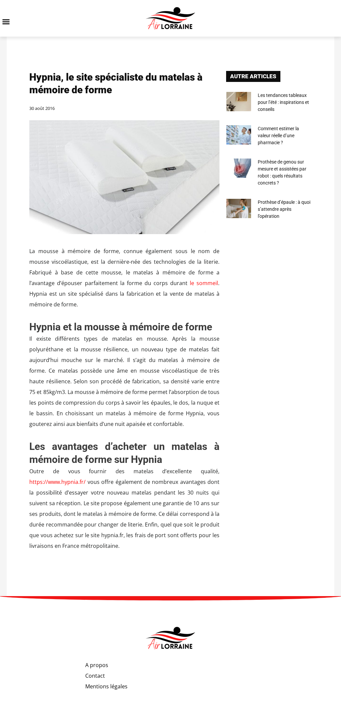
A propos (96, 665)
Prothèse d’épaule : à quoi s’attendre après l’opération (284, 209)
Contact (95, 675)
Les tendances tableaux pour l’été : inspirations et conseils (283, 102)
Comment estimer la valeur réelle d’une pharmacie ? (278, 135)
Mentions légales (106, 686)
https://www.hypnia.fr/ (57, 482)
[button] (6, 22)
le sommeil (202, 283)
